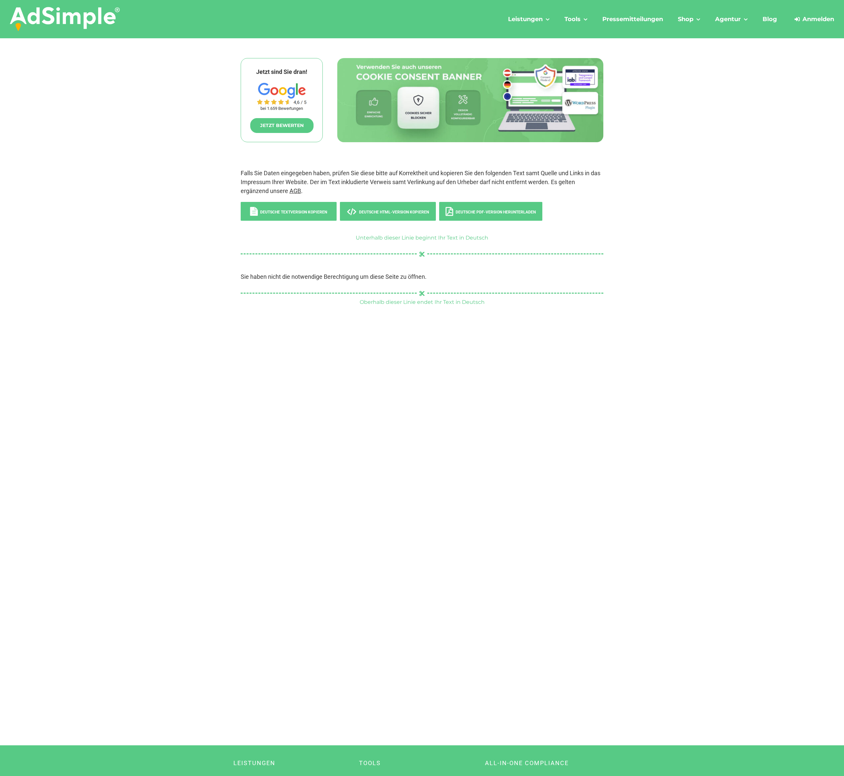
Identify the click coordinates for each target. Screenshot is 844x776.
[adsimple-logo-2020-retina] (65, 9)
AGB (295, 190)
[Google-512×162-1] (282, 85)
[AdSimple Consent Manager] (470, 60)
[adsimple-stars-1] (282, 101)
